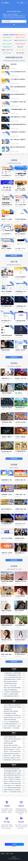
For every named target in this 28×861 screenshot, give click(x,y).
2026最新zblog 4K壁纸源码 (10, 741)
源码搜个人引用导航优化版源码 (11, 694)
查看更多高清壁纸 (14, 661)
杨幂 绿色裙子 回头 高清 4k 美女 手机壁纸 (9, 639)
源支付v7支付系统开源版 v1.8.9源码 (12, 725)
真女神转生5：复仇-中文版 (20, 378)
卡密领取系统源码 (18, 335)
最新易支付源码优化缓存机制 (10, 681)
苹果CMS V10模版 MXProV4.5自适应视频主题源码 (15, 781)
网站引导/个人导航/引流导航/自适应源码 (13, 751)
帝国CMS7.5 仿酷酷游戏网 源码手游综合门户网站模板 (12, 248)
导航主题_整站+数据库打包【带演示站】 (13, 757)
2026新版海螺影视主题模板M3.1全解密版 (18, 109)
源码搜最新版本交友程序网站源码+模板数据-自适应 (15, 759)
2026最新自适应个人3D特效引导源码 (12, 673)
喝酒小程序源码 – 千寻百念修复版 (11, 728)
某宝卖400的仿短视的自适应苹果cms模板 (18, 94)
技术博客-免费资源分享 (20, 43)
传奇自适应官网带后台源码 (10, 737)
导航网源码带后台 (8, 709)
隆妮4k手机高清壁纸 (19, 610)
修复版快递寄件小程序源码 (10, 713)
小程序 (14, 700)
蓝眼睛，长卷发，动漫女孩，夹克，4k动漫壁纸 (11, 654)
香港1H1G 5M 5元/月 (20, 37)
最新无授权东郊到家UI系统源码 (11, 711)
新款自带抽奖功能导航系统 (10, 719)
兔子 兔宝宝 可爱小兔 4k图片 (21, 654)
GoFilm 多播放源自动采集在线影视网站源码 (14, 787)
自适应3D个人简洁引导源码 (10, 685)
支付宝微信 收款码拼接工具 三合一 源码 (13, 723)
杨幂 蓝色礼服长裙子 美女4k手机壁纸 (9, 625)
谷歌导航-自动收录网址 (7, 43)
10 (22, 154)
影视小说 (14, 764)
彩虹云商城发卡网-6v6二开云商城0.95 (9, 320)
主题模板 (14, 160)
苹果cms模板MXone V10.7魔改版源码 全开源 (14, 785)
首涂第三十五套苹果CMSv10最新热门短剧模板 (14, 779)
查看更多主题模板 (14, 255)
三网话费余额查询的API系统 (10, 683)
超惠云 (7, 853)
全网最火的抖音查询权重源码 (10, 689)
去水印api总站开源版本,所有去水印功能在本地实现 (18, 72)
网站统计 (14, 857)
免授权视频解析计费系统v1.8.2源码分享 (13, 679)
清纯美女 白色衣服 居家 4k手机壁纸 (8, 610)
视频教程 (14, 465)
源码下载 (14, 262)
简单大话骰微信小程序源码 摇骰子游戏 (9, 306)
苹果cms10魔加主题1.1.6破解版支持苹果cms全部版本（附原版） (18, 139)
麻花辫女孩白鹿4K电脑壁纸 (7, 581)
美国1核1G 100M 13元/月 (7, 49)
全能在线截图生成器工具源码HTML (12, 696)
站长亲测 (14, 668)
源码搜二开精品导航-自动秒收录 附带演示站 (14, 739)
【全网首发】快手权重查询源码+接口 (12, 691)
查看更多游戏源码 (14, 458)
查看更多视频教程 (14, 560)
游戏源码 (14, 363)
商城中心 (14, 732)
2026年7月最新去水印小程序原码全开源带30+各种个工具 (18, 79)
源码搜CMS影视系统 (8, 743)
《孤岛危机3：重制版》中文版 (7, 436)
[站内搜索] (17, 3)
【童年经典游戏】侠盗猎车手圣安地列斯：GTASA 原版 (12, 422)
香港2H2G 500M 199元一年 (20, 40)
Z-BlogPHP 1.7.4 (16, 858)
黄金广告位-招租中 (20, 49)
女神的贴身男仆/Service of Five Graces (9, 378)
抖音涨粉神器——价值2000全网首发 (8, 494)
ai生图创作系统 (13, 64)
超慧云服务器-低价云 (7, 37)
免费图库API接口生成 (7, 46)
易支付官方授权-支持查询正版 (10, 745)
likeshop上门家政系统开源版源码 (11, 721)
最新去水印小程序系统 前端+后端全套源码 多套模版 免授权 (18, 147)
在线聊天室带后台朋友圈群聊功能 (8, 335)
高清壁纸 (14, 566)
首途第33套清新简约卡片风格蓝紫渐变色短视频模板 (15, 789)
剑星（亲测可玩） (18, 393)
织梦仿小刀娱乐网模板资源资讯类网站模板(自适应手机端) (18, 87)
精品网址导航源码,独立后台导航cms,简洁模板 (14, 753)
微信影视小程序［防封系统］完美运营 (12, 747)
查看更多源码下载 (14, 357)
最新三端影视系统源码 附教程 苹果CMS (18, 124)
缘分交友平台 (20, 46)
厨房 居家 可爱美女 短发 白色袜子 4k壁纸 (9, 596)
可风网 (11, 853)
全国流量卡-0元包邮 (7, 40)
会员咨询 (15, 844)
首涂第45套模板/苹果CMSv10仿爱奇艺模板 (18, 117)
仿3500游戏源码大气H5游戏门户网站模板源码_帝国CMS (18, 102)
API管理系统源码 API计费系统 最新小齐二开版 (18, 132)
